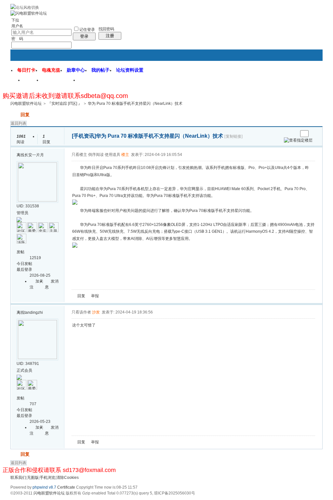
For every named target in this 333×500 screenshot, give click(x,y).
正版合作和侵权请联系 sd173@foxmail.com (59, 470)
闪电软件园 (94, 82)
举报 (95, 296)
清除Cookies (67, 477)
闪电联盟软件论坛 (26, 103)
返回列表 (18, 123)
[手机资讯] (84, 136)
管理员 (22, 213)
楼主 (125, 154)
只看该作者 (81, 312)
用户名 (17, 26)
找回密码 (106, 29)
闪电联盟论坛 (60, 82)
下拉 (15, 20)
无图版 (33, 477)
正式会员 (24, 370)
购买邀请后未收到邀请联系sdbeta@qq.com (65, 95)
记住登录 (87, 29)
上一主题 (286, 133)
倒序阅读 (96, 154)
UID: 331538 (28, 206)
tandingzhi (33, 312)
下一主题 (292, 133)
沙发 (96, 312)
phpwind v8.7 (44, 487)
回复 (25, 114)
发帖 (15, 114)
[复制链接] (233, 136)
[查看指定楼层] (298, 140)
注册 (110, 35)
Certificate (66, 487)
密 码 (17, 38)
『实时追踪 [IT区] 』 (64, 103)
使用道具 (112, 154)
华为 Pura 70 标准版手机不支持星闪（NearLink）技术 (135, 103)
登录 (84, 36)
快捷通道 (305, 77)
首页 (32, 82)
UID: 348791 (28, 363)
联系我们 (18, 477)
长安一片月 (34, 155)
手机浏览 (47, 477)
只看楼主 (79, 154)
